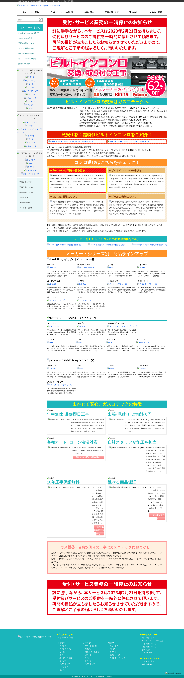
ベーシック (63, 667)
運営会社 (133, 12)
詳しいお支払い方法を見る (88, 457)
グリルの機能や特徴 (26, 53)
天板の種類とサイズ (26, 43)
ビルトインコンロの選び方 (62, 12)
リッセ (62, 652)
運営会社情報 (24, 203)
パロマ (111, 643)
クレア (112, 649)
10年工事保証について (99, 530)
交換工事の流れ (24, 64)
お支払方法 (23, 198)
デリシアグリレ (65, 649)
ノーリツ (87, 643)
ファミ (87, 658)
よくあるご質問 (155, 12)
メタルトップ (64, 664)
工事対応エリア (112, 12)
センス (62, 670)
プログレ (87, 649)
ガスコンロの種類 (25, 38)
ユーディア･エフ (66, 658)
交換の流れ (89, 12)
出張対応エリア (148, 638)
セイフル (62, 661)
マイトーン (63, 655)
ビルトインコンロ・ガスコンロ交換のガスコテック (94, 677)
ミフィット (88, 661)
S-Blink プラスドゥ (91, 652)
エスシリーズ (115, 655)
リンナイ (62, 643)
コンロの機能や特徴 (26, 48)
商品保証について (26, 192)
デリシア (62, 646)
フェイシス (114, 646)
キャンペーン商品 (31, 12)
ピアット (87, 655)
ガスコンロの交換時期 (27, 59)
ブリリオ (113, 652)
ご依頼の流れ (147, 653)
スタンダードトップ (117, 658)
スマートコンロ (90, 646)
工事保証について (26, 187)
